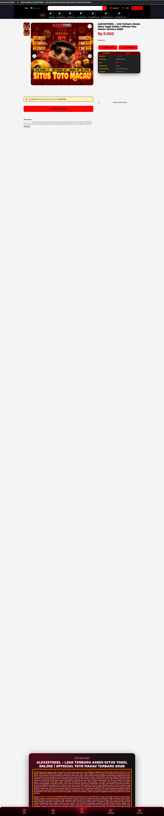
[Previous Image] (34, 56)
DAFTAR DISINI (108, 47)
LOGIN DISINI (128, 47)
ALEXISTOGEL (58, 108)
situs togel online (107, 772)
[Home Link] (35, 8)
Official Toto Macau (48, 796)
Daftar (82, 812)
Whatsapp (111, 813)
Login (53, 813)
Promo (24, 813)
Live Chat (139, 813)
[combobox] (75, 8)
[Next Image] (89, 56)
